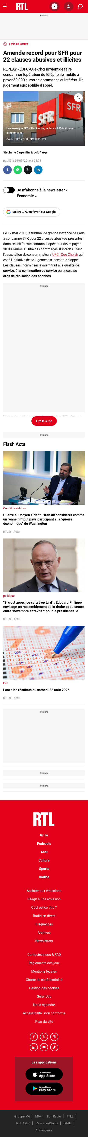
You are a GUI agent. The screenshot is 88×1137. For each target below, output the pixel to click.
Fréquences (44, 924)
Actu (44, 852)
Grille (44, 835)
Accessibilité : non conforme (44, 1013)
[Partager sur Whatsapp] (17, 169)
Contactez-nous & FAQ (44, 955)
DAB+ (68, 1123)
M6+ (38, 1116)
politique (9, 595)
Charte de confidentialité (44, 980)
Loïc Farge (40, 152)
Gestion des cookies (44, 988)
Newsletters (44, 941)
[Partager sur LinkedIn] (38, 169)
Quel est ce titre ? (44, 907)
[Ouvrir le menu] (5, 6)
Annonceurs (44, 1130)
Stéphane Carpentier (17, 152)
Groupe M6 (22, 1116)
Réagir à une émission (44, 899)
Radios (44, 877)
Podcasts (44, 844)
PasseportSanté (47, 1123)
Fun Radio (54, 1116)
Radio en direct (44, 916)
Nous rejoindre (44, 1005)
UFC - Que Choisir (65, 255)
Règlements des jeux (44, 963)
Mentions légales (44, 971)
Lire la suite (44, 421)
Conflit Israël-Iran (14, 508)
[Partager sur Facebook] (7, 169)
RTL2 (69, 1116)
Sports (44, 869)
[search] (80, 6)
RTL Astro (23, 1123)
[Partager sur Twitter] (28, 169)
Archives (44, 933)
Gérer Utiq (44, 996)
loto (5, 683)
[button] (54, 6)
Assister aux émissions (44, 891)
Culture (44, 860)
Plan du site (44, 1022)
